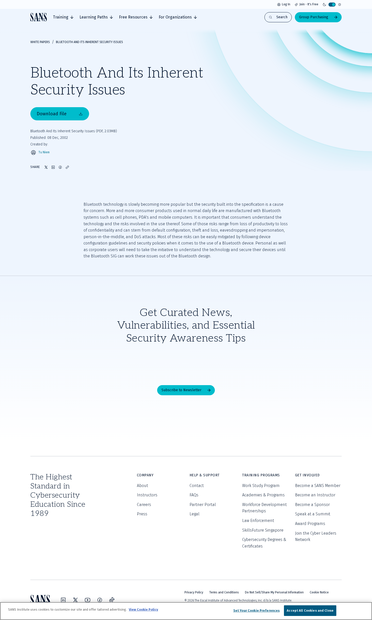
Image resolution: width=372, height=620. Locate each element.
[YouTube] (88, 600)
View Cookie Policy (143, 609)
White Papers (40, 42)
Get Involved (307, 475)
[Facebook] (100, 600)
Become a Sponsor (312, 504)
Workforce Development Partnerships (264, 508)
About (142, 485)
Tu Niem (44, 152)
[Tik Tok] (112, 600)
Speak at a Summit (312, 514)
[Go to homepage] (38, 17)
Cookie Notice (319, 592)
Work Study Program (261, 485)
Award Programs (310, 523)
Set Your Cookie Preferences (256, 610)
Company (145, 475)
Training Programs (261, 475)
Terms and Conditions (224, 592)
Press (142, 514)
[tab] (63, 17)
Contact (197, 485)
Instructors (147, 495)
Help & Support (205, 475)
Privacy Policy (193, 592)
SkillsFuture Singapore (262, 530)
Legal (194, 514)
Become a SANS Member (317, 485)
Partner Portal (203, 504)
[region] (186, 611)
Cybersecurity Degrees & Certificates (264, 543)
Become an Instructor (315, 495)
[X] (75, 600)
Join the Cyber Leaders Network (315, 536)
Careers (144, 504)
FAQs (194, 495)
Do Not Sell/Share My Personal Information (274, 592)
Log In (286, 4)
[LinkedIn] (63, 600)
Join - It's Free (308, 4)
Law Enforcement (258, 520)
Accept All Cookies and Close (310, 610)
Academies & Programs (263, 495)
